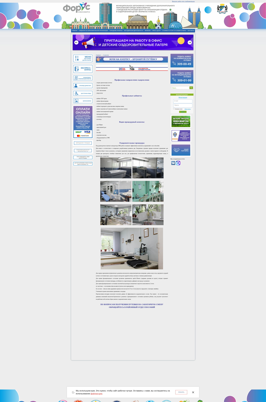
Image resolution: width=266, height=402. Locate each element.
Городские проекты (116, 30)
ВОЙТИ (182, 111)
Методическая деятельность (133, 30)
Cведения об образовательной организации (93, 30)
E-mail (176, 101)
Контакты (191, 30)
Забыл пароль (188, 109)
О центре (106, 55)
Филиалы (148, 30)
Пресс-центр (156, 30)
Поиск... (174, 88)
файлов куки (96, 394)
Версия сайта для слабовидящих (183, 1)
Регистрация (183, 97)
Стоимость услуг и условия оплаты (174, 30)
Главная (98, 55)
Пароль (176, 105)
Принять (181, 392)
